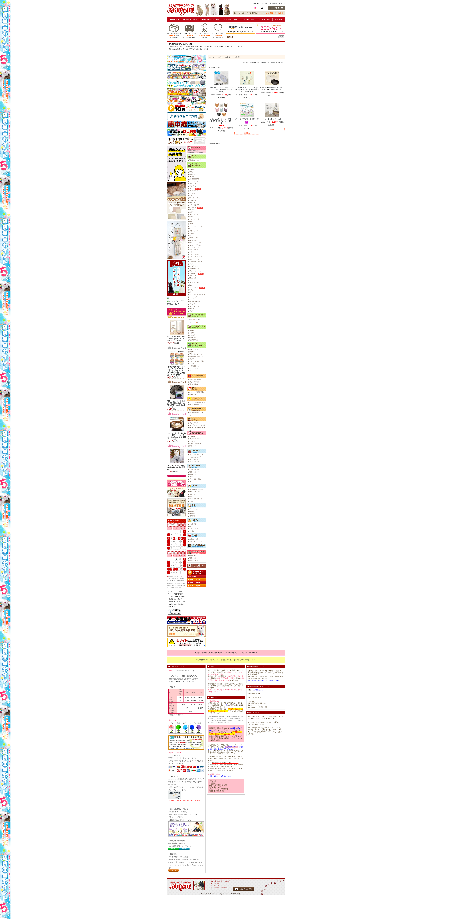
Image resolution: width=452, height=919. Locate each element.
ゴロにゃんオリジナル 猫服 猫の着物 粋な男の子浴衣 (176, 467)
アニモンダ (192, 184)
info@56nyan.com (258, 690)
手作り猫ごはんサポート (197, 354)
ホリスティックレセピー (197, 294)
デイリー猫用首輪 (195, 379)
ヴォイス (192, 202)
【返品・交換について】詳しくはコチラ (221, 776)
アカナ (191, 172)
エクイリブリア (194, 205)
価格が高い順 (265, 62)
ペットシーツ (193, 529)
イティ (191, 195)
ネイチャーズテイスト (196, 261)
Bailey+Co (192, 290)
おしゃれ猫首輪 (194, 382)
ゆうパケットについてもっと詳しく (184, 681)
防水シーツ (192, 446)
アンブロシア (193, 191)
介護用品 (192, 436)
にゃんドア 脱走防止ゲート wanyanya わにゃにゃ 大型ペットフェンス (176, 339)
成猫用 (191, 330)
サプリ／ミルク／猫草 (196, 361)
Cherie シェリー (194, 240)
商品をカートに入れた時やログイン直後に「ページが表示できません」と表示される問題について (226, 653)
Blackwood (192, 278)
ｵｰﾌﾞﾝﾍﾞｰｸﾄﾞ (193, 207)
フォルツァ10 (193, 273)
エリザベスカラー (195, 439)
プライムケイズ (194, 275)
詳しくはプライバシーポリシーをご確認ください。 (264, 681)
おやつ (191, 363)
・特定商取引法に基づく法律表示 (219, 881)
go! (190, 228)
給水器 (191, 511)
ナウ (190, 252)
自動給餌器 (192, 514)
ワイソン (192, 311)
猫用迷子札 (192, 394)
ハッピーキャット (195, 266)
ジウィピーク (193, 231)
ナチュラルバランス (195, 257)
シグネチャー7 (194, 233)
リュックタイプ (196, 457)
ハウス (191, 481)
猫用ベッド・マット (195, 472)
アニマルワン (193, 181)
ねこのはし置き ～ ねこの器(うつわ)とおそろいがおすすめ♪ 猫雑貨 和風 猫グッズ (246, 90)
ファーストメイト (195, 268)
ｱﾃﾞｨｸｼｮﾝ (192, 176)
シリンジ (192, 441)
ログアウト (281, 3)
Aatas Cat (192, 174)
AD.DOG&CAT (194, 179)
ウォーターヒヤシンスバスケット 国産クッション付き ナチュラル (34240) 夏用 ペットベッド (176, 436)
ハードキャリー (194, 459)
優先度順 (280, 62)
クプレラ (192, 224)
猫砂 (190, 526)
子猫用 (191, 333)
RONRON (192, 308)
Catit (190, 221)
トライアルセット (195, 368)
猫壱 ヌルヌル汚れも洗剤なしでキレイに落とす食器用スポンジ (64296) (221, 90)
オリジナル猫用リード (196, 405)
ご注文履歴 (263, 3)
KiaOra (191, 217)
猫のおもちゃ (193, 560)
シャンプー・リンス (195, 541)
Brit (190, 285)
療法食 (190, 319)
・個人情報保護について (217, 883)
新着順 (273, 62)
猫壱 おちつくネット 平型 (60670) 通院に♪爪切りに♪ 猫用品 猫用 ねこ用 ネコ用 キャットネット (176, 404)
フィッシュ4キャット (196, 271)
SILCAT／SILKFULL (195, 242)
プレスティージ (194, 287)
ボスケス (192, 292)
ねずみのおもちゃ (195, 491)
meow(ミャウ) (193, 297)
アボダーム (192, 186)
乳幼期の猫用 (193, 340)
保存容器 (192, 516)
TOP (210, 57)
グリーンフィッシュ (195, 226)
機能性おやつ (195, 366)
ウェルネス (192, 200)
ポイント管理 (272, 3)
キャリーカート (194, 462)
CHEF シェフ (193, 238)
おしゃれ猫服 (193, 423)
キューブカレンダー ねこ (272, 119)
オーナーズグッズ (218, 57)
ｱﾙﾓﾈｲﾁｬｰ (192, 188)
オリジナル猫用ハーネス (197, 402)
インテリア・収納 (195, 479)
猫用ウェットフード (195, 352)
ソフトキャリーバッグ (196, 454)
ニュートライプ (194, 259)
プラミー (192, 280)
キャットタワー (194, 469)
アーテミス (192, 169)
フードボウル (193, 509)
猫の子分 (192, 496)
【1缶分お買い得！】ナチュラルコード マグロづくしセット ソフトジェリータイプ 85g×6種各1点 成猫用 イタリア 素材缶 (176, 371)
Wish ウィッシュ (194, 198)
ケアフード (192, 322)
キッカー (192, 501)
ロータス (192, 304)
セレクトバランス (195, 245)
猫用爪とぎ (192, 474)
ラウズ (191, 299)
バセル (191, 264)
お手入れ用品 (193, 539)
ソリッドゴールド (195, 247)
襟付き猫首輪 (193, 384)
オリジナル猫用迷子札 (196, 392)
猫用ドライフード (195, 349)
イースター (192, 193)
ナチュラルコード (195, 254)
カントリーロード (195, 214)
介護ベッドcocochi (195, 443)
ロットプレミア (194, 306)
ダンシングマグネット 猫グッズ (247, 119)
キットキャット (194, 219)
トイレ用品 (192, 524)
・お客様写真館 (214, 885)
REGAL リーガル (194, 301)
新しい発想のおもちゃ (196, 489)
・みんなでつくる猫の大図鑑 (218, 888)
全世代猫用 (192, 337)
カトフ (191, 212)
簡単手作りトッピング (196, 356)
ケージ (191, 477)
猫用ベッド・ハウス (195, 558)
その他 (191, 531)
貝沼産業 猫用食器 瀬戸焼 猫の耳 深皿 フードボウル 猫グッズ (272, 89)
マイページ (255, 3)
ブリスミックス (194, 283)
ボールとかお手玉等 (195, 499)
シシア (191, 235)
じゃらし (192, 494)
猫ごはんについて (195, 160)
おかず (191, 359)
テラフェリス (193, 250)
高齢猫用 (192, 335)
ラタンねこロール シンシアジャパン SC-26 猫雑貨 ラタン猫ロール (221, 121)
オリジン (192, 209)
